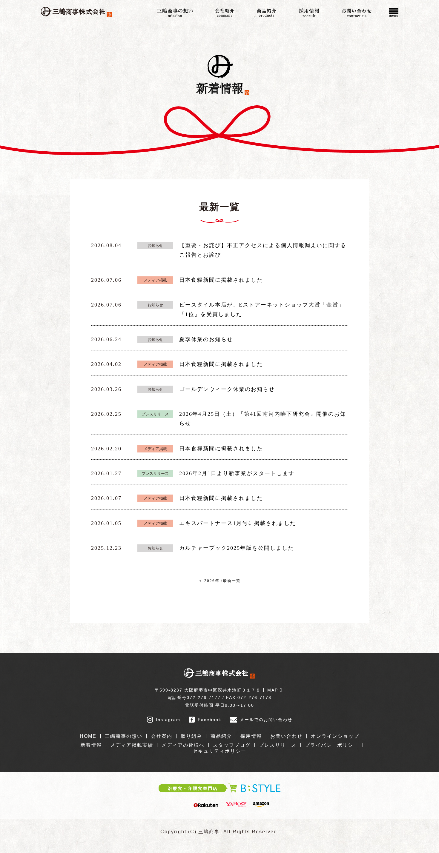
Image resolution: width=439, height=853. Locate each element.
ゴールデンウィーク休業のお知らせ (227, 389)
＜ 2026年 (209, 580)
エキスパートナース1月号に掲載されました (237, 523)
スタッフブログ (232, 745)
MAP (272, 690)
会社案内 (161, 736)
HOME (88, 736)
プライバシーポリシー (332, 745)
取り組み (191, 736)
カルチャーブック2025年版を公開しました (236, 548)
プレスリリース (278, 745)
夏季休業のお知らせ (206, 339)
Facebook (209, 719)
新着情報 (91, 745)
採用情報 (251, 736)
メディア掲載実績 (131, 745)
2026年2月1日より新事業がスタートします (236, 473)
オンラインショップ (335, 736)
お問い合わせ (286, 736)
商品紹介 (221, 736)
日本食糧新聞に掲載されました (221, 280)
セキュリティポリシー (219, 751)
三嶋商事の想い (123, 736)
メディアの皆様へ (183, 745)
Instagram (168, 719)
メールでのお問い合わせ (266, 719)
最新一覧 (232, 580)
